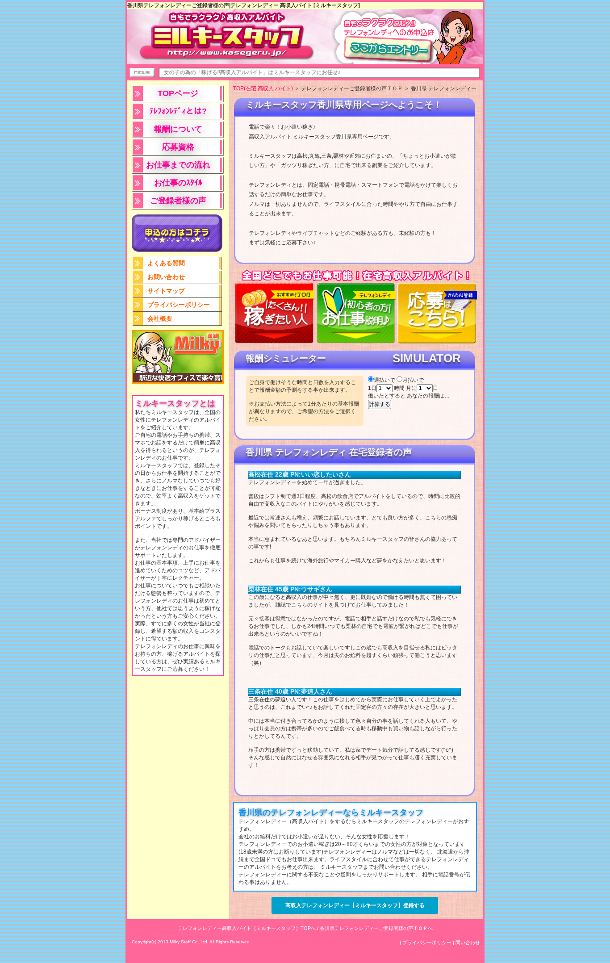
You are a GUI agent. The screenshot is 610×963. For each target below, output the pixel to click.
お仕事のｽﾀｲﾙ (178, 182)
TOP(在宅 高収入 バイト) (263, 88)
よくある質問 (166, 263)
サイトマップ (166, 290)
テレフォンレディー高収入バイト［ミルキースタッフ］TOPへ (247, 928)
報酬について (178, 129)
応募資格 (178, 146)
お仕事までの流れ (178, 164)
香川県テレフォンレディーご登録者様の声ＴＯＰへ (376, 928)
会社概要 (159, 318)
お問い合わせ (166, 277)
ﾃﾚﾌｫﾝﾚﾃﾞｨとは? (178, 111)
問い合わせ (467, 942)
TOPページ (178, 93)
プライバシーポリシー (178, 304)
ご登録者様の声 (178, 200)
